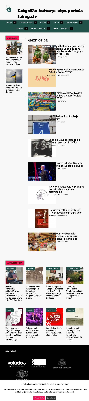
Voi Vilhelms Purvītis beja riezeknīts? (63, 118)
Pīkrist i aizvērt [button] (39, 398)
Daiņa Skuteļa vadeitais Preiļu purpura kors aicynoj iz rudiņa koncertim (33, 332)
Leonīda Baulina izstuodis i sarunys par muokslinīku (64, 141)
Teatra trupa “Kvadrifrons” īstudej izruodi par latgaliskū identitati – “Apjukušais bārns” (74, 292)
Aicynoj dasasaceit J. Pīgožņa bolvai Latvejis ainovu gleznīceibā (66, 189)
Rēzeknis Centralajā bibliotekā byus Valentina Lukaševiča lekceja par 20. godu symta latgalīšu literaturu (14, 293)
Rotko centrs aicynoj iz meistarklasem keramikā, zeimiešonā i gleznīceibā (63, 236)
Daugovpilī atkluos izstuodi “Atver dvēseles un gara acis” (65, 211)
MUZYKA (30, 310)
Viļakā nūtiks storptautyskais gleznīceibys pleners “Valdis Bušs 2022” (65, 95)
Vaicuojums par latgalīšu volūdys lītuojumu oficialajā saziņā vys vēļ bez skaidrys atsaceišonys (14, 334)
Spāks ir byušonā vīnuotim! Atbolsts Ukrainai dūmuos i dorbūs (14, 88)
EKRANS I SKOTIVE (53, 268)
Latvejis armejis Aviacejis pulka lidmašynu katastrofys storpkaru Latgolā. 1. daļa (74, 334)
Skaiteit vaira (51, 398)
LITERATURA (10, 268)
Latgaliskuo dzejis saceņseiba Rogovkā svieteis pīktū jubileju (54, 331)
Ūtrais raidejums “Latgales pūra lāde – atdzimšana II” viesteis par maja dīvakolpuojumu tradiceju (54, 292)
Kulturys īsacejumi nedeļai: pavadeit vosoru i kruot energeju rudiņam (14, 60)
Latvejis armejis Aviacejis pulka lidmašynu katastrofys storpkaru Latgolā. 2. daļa (34, 292)
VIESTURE (30, 268)
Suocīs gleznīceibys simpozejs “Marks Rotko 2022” (66, 71)
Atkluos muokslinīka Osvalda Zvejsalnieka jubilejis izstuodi (66, 164)
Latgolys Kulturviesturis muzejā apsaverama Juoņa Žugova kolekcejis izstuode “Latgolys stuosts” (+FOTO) (67, 50)
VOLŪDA (9, 310)
